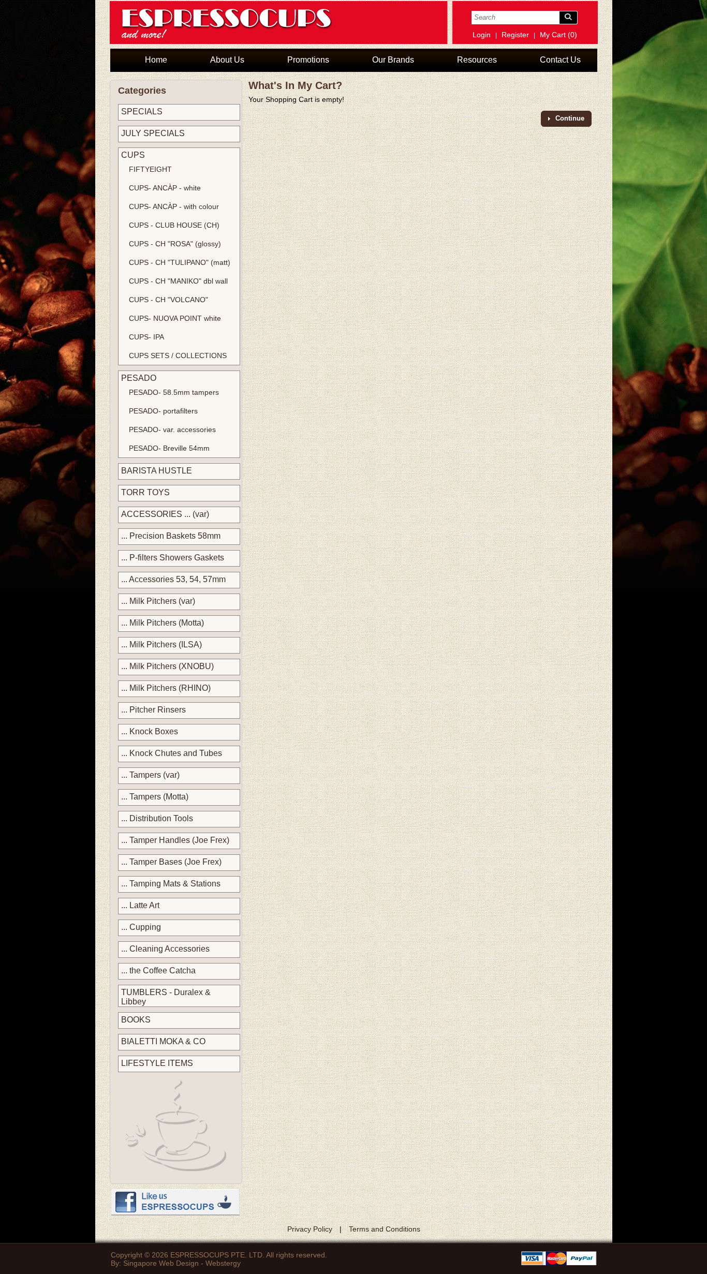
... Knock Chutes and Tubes (171, 753)
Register (515, 35)
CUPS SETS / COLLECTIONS (178, 355)
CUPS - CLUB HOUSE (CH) (174, 225)
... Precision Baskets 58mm (170, 535)
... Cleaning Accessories (165, 948)
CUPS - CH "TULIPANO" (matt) (179, 262)
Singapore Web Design (161, 1263)
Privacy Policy (309, 1229)
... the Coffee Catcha (158, 970)
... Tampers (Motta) (154, 796)
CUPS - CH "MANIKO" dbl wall (178, 281)
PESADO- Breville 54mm (169, 448)
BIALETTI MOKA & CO (163, 1041)
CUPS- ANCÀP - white (165, 188)
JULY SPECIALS (153, 133)
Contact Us (560, 59)
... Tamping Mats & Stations (170, 883)
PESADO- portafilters (163, 411)
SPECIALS (142, 111)
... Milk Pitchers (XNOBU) (167, 666)
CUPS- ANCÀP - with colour (174, 206)
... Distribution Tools (157, 818)
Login (482, 35)
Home (156, 59)
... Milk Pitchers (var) (158, 601)
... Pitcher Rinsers (153, 709)
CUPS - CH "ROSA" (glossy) (175, 244)
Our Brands (393, 59)
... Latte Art (140, 905)
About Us (227, 59)
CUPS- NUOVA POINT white (175, 318)
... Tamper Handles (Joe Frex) (175, 840)
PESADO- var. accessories (172, 429)
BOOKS (136, 1019)
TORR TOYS (145, 492)
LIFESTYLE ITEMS (157, 1063)
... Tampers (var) (150, 775)
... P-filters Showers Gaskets (172, 557)
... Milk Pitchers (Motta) (162, 622)
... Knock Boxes (149, 731)
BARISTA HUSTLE (156, 470)
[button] (566, 119)
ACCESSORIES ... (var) (165, 514)
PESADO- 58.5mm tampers (174, 392)
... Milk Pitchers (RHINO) (166, 688)
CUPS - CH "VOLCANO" (168, 299)
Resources (477, 59)
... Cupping (141, 927)
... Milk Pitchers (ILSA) (161, 644)
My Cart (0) (558, 35)
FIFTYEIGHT (150, 169)
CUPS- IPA (146, 337)
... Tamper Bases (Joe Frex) (171, 861)
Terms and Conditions (384, 1229)
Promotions (308, 59)
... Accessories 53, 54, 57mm (173, 579)
